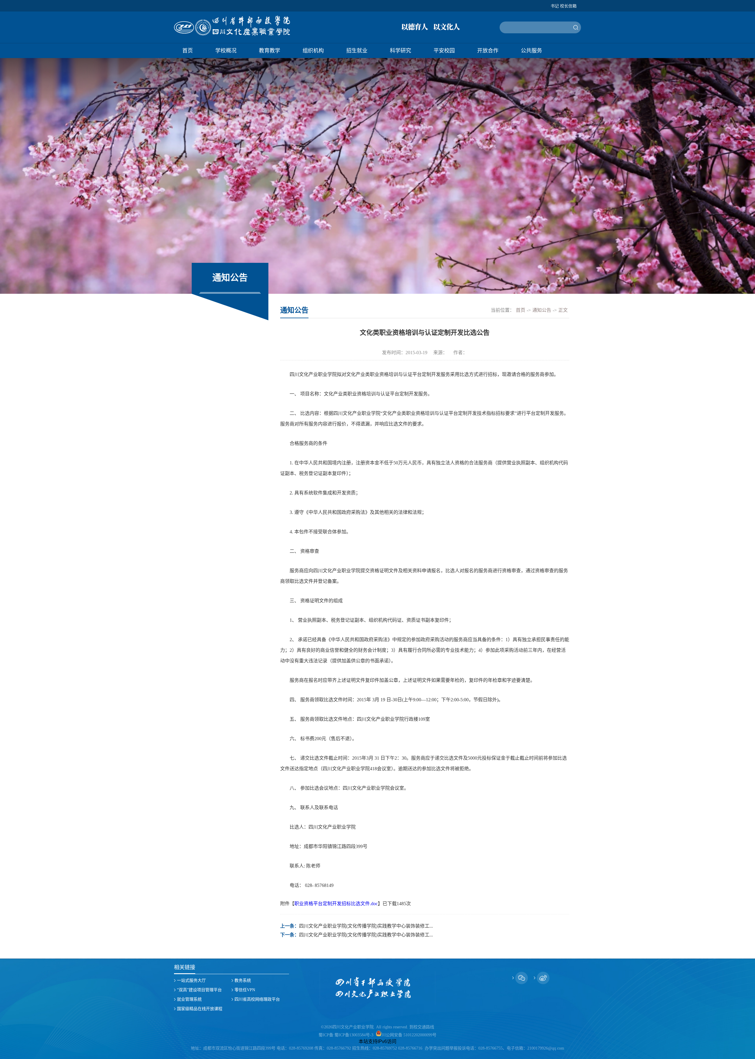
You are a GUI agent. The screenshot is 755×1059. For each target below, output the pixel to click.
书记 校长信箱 (564, 6)
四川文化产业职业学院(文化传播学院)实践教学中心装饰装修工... (366, 925)
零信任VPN (244, 990)
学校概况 (226, 51)
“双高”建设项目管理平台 (199, 990)
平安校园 (444, 51)
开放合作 (487, 51)
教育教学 (269, 51)
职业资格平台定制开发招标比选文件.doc (336, 903)
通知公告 (541, 310)
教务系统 (242, 980)
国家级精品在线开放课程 (199, 1009)
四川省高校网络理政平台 (257, 999)
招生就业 (356, 51)
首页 (187, 51)
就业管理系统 (189, 999)
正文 (563, 310)
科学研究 (400, 51)
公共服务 (531, 51)
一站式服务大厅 (191, 980)
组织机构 (313, 51)
